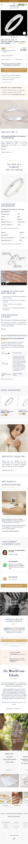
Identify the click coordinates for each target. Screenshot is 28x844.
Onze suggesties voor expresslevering (11, 65)
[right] (24, 33)
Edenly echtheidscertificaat (8, 79)
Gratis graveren (18, 59)
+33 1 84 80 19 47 (13, 579)
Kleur (2, 219)
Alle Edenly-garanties (7, 82)
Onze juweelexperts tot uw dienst (18, 94)
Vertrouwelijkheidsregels (14, 816)
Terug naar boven (14, 835)
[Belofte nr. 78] (14, 23)
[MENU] (2, 4)
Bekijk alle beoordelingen (6, 379)
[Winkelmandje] (26, 5)
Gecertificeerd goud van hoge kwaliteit (9, 228)
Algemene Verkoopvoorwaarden (14, 813)
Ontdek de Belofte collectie (8, 470)
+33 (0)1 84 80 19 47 (16, 823)
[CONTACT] (16, 829)
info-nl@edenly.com (16, 825)
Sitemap (25, 813)
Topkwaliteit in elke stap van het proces (12, 210)
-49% (3, 48)
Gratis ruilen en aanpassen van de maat (11, 77)
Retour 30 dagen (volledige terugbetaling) (11, 75)
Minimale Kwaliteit (6, 222)
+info (17, 646)
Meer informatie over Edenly (12, 709)
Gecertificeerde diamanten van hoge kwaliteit (11, 244)
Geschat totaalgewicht (6, 224)
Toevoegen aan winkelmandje (14, 70)
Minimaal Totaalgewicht (8, 237)
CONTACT (3, 813)
